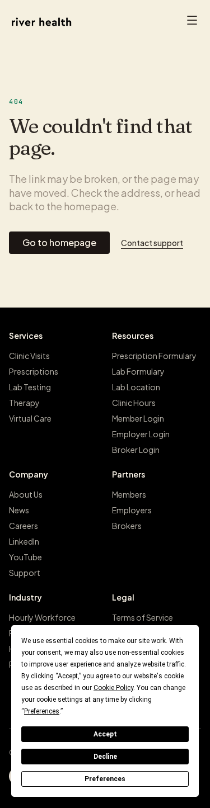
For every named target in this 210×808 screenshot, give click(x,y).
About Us (26, 494)
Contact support (152, 243)
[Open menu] (192, 22)
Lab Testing (30, 387)
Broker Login (136, 450)
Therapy (24, 403)
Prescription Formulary (154, 356)
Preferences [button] (41, 711)
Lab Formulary (138, 371)
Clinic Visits (29, 356)
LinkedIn (24, 541)
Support (24, 573)
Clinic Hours (134, 403)
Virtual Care (30, 418)
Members (129, 494)
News (19, 510)
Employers (132, 510)
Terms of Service (142, 617)
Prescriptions (33, 371)
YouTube (25, 557)
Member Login (138, 418)
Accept (105, 734)
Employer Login (141, 434)
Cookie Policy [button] (113, 688)
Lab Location (136, 387)
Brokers (127, 526)
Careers (23, 526)
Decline (105, 756)
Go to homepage (59, 242)
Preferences (105, 779)
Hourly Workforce (42, 617)
